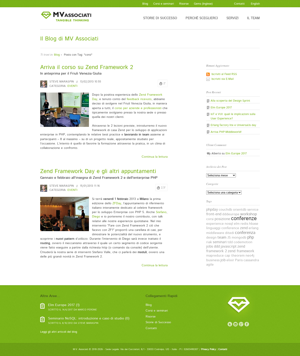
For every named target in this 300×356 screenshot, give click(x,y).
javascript (229, 246)
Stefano (161, 212)
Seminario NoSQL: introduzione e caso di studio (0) (88, 318)
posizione (222, 219)
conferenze (244, 218)
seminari (220, 242)
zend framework (241, 251)
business (213, 260)
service (252, 209)
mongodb (239, 237)
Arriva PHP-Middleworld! (226, 132)
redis (244, 223)
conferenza (245, 233)
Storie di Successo (160, 18)
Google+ (241, 324)
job (223, 260)
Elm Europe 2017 (221, 108)
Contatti (151, 328)
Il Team (253, 18)
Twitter (229, 324)
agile (210, 264)
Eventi (72, 86)
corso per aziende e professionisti (138, 108)
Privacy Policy (208, 349)
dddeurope (230, 214)
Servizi (232, 18)
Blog (57, 55)
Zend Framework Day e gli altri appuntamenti (98, 171)
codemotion (243, 242)
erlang (253, 228)
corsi (210, 219)
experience (215, 223)
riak (209, 242)
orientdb (239, 209)
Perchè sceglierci (202, 18)
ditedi (229, 233)
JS (229, 237)
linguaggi (213, 228)
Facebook (246, 324)
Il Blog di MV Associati (69, 39)
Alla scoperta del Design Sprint (230, 101)
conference (230, 228)
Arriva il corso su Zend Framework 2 (86, 67)
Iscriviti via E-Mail (222, 79)
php (250, 237)
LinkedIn (235, 324)
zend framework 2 (225, 249)
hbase (253, 223)
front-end (213, 214)
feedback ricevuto (139, 99)
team (221, 237)
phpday (212, 209)
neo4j (250, 255)
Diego (96, 216)
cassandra (251, 260)
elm (237, 223)
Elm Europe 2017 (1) (64, 305)
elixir (230, 260)
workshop (248, 214)
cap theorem (235, 255)
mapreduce (215, 255)
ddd (217, 246)
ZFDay (116, 203)
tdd (230, 242)
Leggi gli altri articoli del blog (58, 332)
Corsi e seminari (157, 311)
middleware (215, 233)
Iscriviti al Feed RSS (224, 74)
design (211, 237)
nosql (229, 223)
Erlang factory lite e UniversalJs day (233, 125)
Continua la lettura (155, 157)
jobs (209, 246)
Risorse (151, 316)
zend (244, 228)
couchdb (225, 209)
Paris (239, 260)
